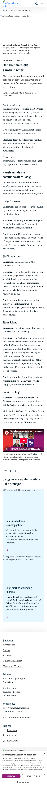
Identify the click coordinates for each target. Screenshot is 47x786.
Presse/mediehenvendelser (17, 717)
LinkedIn (12, 735)
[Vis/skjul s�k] (36, 3)
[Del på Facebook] (10, 470)
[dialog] (23, 768)
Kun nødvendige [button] (33, 776)
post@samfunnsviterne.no (17, 708)
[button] (23, 782)
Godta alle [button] (11, 776)
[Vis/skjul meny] (42, 3)
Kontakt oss (9, 645)
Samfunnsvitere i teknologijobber (15, 523)
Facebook (12, 730)
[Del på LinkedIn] (15, 470)
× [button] (44, 753)
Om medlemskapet (12, 661)
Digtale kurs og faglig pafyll (17, 10)
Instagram (12, 741)
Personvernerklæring (15, 772)
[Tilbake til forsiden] (5, 3)
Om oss (6, 650)
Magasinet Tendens (13, 666)
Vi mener (8, 655)
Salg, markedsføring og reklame (18, 590)
